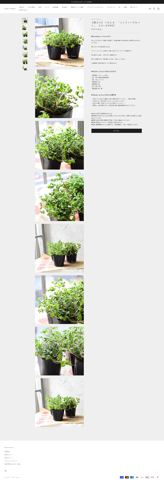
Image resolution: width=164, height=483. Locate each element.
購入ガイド (134, 7)
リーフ (47, 7)
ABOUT (21, 7)
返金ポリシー (9, 458)
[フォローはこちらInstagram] (5, 471)
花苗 (40, 7)
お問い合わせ (23, 10)
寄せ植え (65, 7)
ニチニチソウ (111, 7)
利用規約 (7, 451)
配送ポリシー (9, 455)
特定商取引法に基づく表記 (12, 464)
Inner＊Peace (96, 19)
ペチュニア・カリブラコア (95, 7)
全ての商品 (31, 7)
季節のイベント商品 (77, 7)
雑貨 (125, 7)
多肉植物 (55, 7)
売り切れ (116, 130)
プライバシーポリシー (11, 461)
